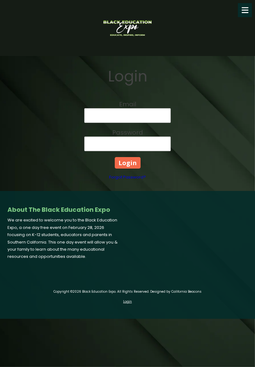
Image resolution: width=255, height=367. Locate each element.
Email (127, 104)
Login (127, 301)
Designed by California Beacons (176, 291)
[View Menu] (245, 10)
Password (127, 132)
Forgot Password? (127, 177)
